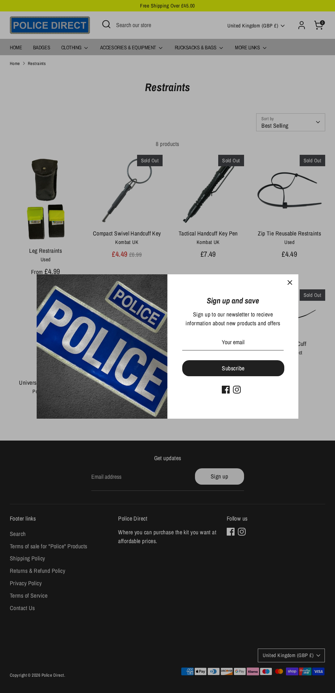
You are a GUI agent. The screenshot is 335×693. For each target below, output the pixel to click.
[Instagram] (237, 390)
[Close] (290, 283)
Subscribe (233, 368)
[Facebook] (226, 390)
